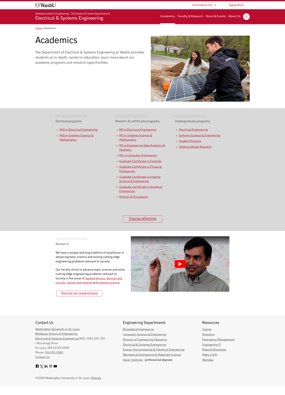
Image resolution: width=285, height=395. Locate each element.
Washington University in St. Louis (57, 329)
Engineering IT (211, 345)
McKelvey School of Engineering (52, 14)
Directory (208, 334)
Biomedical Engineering (138, 329)
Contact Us (42, 357)
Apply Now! (236, 5)
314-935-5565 (54, 352)
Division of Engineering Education (145, 339)
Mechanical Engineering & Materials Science (152, 355)
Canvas (206, 329)
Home (38, 28)
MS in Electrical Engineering (137, 130)
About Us (234, 16)
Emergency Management (218, 339)
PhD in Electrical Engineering (78, 130)
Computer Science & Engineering (144, 334)
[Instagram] (51, 367)
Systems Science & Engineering (199, 135)
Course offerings (142, 219)
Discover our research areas (79, 293)
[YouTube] (55, 367)
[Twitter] (41, 367)
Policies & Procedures (133, 197)
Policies (96, 378)
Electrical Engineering (193, 130)
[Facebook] (37, 367)
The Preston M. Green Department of (90, 14)
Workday (208, 360)
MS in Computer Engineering (138, 155)
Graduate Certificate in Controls (140, 161)
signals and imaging (79, 282)
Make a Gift (209, 355)
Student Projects (190, 141)
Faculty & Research (190, 16)
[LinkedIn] (46, 367)
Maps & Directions (214, 349)
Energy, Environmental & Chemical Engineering (153, 349)
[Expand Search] (246, 16)
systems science (109, 282)
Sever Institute (132, 360)
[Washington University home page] (45, 5)
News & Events (216, 16)
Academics (167, 16)
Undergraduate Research (195, 147)
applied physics (95, 278)
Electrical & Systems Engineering (69, 18)
